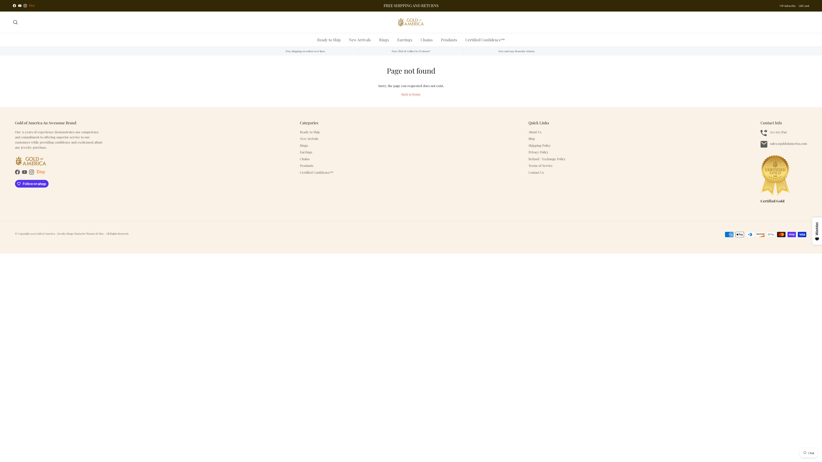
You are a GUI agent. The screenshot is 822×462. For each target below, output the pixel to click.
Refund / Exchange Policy (547, 159)
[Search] (15, 22)
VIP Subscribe (788, 5)
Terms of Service (541, 165)
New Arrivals (360, 39)
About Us (535, 132)
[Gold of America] (411, 22)
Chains (427, 39)
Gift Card (804, 5)
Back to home (411, 94)
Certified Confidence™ (485, 39)
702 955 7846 (778, 132)
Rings (384, 39)
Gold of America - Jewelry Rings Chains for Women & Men (70, 233)
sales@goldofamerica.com (788, 143)
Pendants (449, 39)
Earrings (404, 39)
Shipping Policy (540, 145)
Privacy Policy (538, 152)
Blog (532, 138)
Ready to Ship (329, 39)
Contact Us (536, 172)
